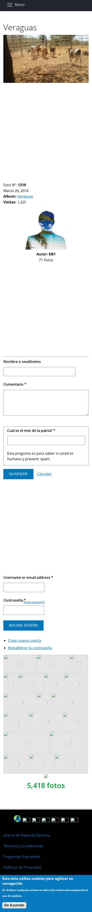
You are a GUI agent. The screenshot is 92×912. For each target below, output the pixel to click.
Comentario (14, 384)
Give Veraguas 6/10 (24, 179)
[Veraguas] (46, 81)
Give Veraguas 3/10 (13, 179)
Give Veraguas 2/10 (9, 179)
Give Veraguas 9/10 (36, 179)
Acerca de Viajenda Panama (26, 835)
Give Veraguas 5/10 (20, 179)
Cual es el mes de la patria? (31, 430)
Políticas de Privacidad (22, 867)
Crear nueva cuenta (24, 640)
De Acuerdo (14, 905)
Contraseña (14, 600)
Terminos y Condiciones (23, 845)
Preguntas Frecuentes (21, 856)
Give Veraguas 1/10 (5, 179)
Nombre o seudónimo (22, 361)
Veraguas (25, 196)
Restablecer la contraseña (30, 647)
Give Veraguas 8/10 (32, 179)
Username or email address (28, 577)
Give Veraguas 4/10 (17, 179)
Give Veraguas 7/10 (28, 179)
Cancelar (44, 473)
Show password (33, 602)
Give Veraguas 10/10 (39, 179)
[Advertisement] (46, 131)
